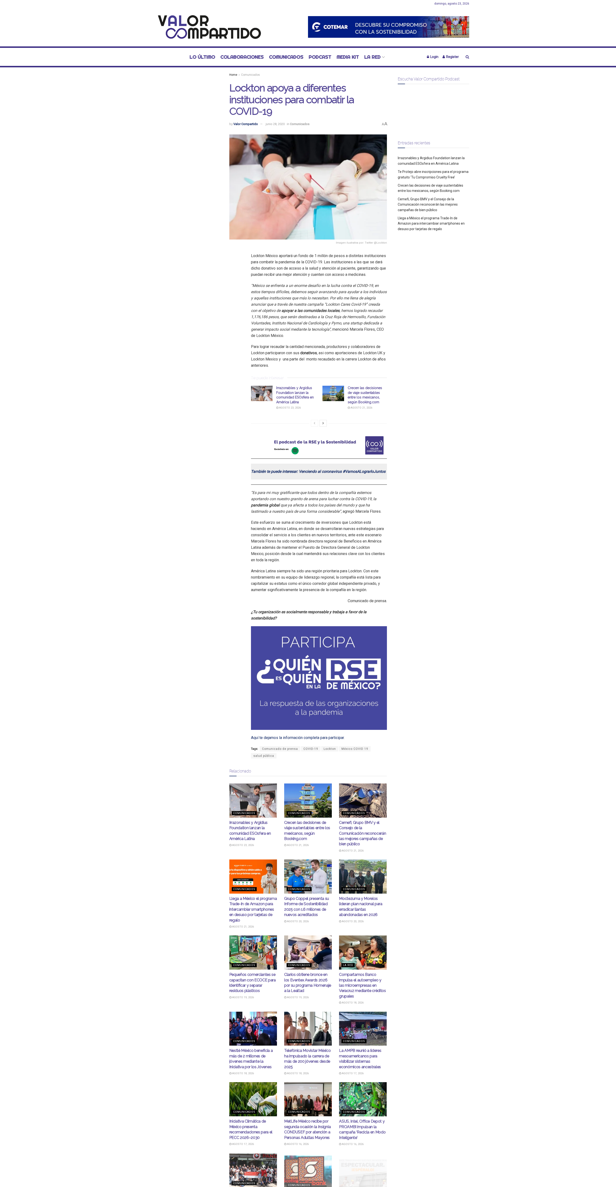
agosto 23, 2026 (289, 407)
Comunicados (286, 57)
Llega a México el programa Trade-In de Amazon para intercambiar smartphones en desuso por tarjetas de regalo (253, 909)
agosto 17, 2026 (352, 1073)
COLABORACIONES (242, 57)
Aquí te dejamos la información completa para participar (297, 737)
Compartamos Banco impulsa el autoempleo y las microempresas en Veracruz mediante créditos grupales (362, 985)
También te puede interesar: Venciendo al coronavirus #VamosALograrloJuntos (318, 471)
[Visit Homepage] (207, 27)
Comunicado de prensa (280, 749)
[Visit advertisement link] (388, 27)
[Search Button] (467, 57)
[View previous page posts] (314, 423)
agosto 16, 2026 (297, 1144)
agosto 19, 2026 (242, 997)
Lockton (330, 749)
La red (372, 57)
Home (233, 74)
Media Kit (348, 57)
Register (452, 57)
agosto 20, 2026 (297, 921)
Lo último (202, 57)
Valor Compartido (245, 124)
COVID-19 (310, 749)
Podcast (320, 57)
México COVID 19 (354, 749)
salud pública (263, 756)
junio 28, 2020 (275, 124)
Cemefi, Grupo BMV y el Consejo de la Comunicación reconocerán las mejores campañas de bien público (362, 833)
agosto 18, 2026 (352, 1002)
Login (434, 57)
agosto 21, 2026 (361, 407)
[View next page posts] (323, 423)
